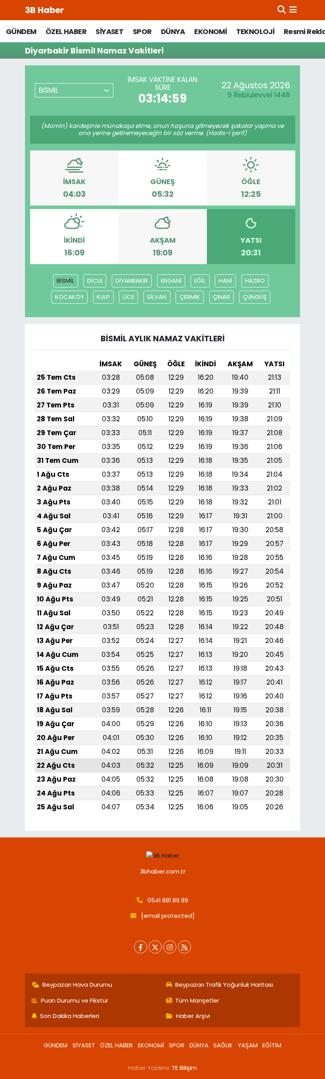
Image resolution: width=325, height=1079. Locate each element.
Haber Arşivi (193, 1016)
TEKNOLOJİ (255, 31)
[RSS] (184, 946)
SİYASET (109, 31)
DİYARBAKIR (131, 280)
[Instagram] (169, 946)
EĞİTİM (271, 1045)
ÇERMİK (190, 297)
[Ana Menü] (293, 10)
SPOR (142, 31)
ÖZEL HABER (66, 31)
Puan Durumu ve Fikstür (74, 1000)
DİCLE (95, 280)
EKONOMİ (210, 31)
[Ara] (281, 10)
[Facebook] (140, 946)
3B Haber (44, 10)
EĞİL (200, 280)
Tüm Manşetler (197, 1000)
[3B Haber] (162, 855)
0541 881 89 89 (167, 900)
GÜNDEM (21, 31)
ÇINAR (221, 297)
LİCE (128, 297)
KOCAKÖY (69, 297)
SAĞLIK (223, 1045)
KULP (103, 297)
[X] (155, 946)
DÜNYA (173, 31)
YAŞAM (248, 1045)
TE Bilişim (184, 1068)
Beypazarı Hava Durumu (77, 984)
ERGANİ (171, 280)
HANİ (225, 280)
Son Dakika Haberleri (69, 1016)
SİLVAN (156, 297)
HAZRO (255, 280)
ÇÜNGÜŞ (255, 297)
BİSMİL (65, 280)
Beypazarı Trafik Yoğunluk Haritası (224, 984)
